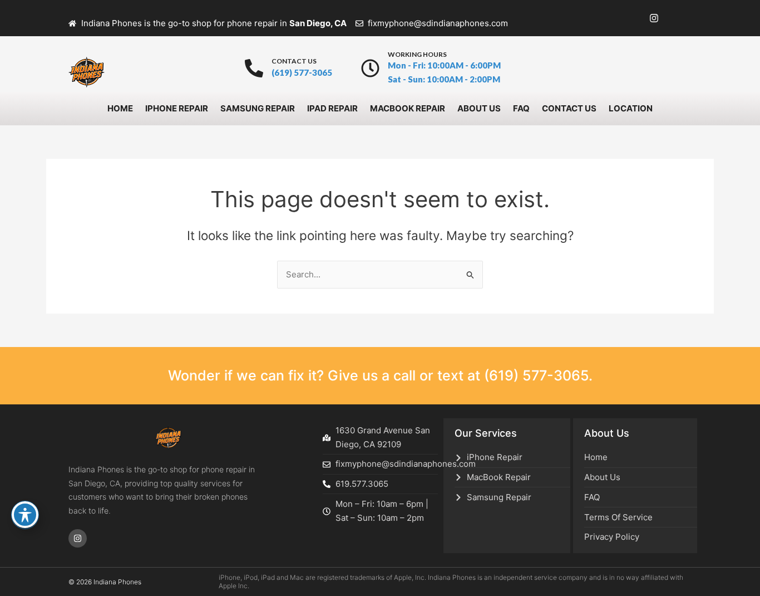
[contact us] (254, 68)
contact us (294, 61)
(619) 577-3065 (536, 375)
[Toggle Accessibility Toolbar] (25, 514)
